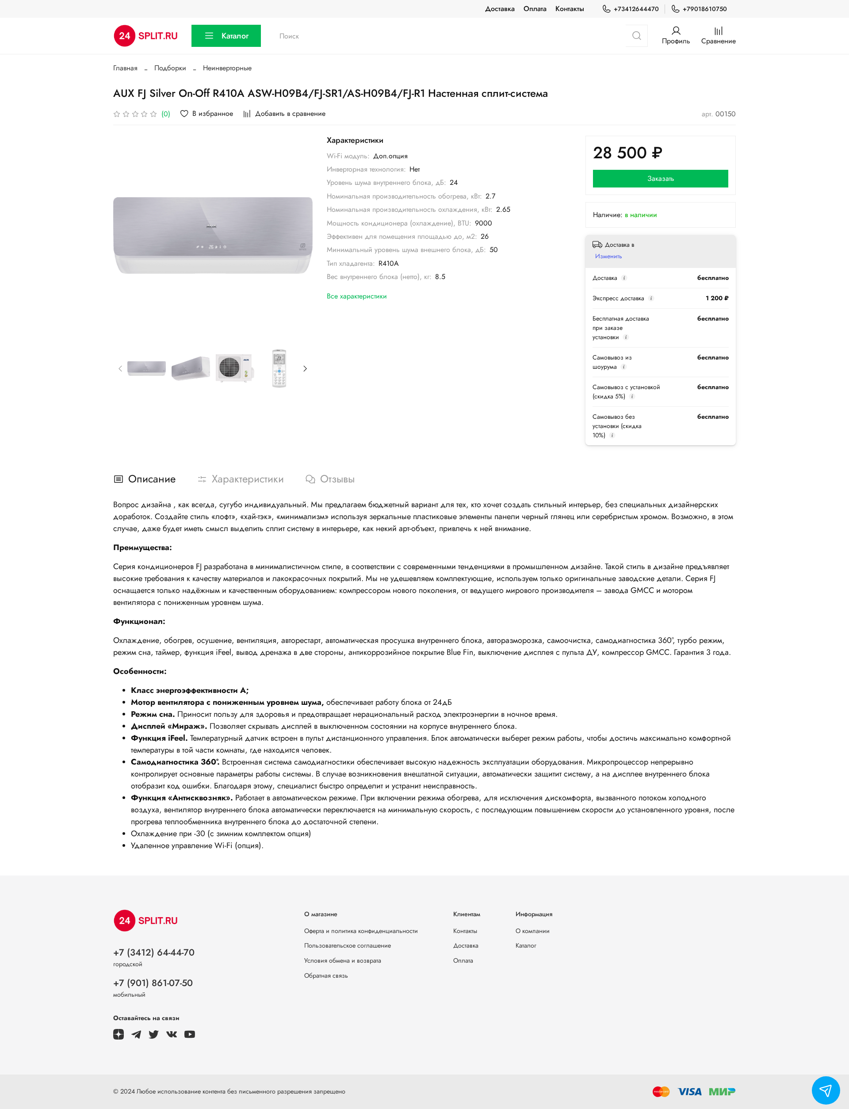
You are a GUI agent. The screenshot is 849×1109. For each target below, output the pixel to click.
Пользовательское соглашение (347, 945)
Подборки (170, 68)
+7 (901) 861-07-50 (153, 983)
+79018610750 (705, 8)
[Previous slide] (127, 235)
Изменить (608, 256)
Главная (125, 68)
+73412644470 (636, 8)
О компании (533, 930)
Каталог (235, 36)
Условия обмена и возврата (342, 960)
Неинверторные (227, 68)
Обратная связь (326, 975)
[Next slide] (298, 235)
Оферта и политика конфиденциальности (361, 930)
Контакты (569, 9)
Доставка (500, 9)
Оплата (535, 9)
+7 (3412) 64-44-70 (154, 952)
